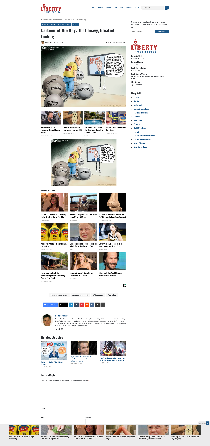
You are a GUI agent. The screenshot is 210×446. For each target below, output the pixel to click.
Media (50, 19)
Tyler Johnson (136, 85)
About (128, 8)
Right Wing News (140, 128)
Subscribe (161, 31)
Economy (45, 24)
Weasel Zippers (139, 143)
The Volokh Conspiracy (142, 139)
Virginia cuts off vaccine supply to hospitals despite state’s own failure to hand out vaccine (83, 359)
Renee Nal (135, 70)
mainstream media (80, 295)
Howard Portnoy (50, 42)
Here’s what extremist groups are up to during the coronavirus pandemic (112, 359)
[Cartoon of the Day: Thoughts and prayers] (54, 350)
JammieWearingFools (141, 108)
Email (43, 417)
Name (43, 408)
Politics (75, 24)
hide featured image (60, 295)
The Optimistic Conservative (144, 135)
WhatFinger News (140, 147)
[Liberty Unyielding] (51, 7)
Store (137, 8)
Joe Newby (154, 76)
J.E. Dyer (134, 64)
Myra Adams (136, 76)
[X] (62, 329)
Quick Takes (118, 8)
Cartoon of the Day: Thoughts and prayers (52, 363)
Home (93, 8)
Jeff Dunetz (145, 76)
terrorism (112, 295)
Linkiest (137, 116)
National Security (64, 24)
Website (88, 417)
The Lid (136, 131)
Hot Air (136, 101)
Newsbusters (139, 120)
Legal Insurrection (141, 112)
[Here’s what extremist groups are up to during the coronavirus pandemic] (113, 348)
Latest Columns (104, 8)
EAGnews (137, 97)
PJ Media (137, 124)
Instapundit (138, 105)
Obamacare (98, 295)
